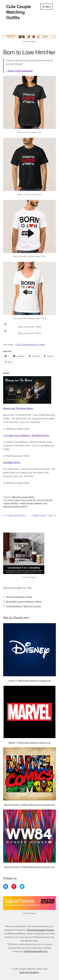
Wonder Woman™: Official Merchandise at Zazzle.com (29, 867)
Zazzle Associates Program (40, 929)
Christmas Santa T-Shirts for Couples (23, 606)
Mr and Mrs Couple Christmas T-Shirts (24, 601)
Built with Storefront (29, 972)
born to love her (28, 500)
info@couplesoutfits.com (35, 951)
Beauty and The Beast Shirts (18, 408)
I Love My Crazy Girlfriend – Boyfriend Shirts (26, 435)
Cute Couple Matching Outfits (18, 12)
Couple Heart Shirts (15, 515)
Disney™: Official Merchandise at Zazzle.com (30, 680)
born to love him (44, 500)
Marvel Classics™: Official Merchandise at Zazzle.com (29, 804)
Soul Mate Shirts (11, 462)
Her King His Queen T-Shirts (19, 596)
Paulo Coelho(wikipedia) (20, 70)
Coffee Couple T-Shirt (42, 515)
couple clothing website (30, 503)
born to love (14, 500)
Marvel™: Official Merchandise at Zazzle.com (29, 742)
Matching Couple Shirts (23, 497)
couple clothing (10, 503)
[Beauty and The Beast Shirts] (29, 387)
